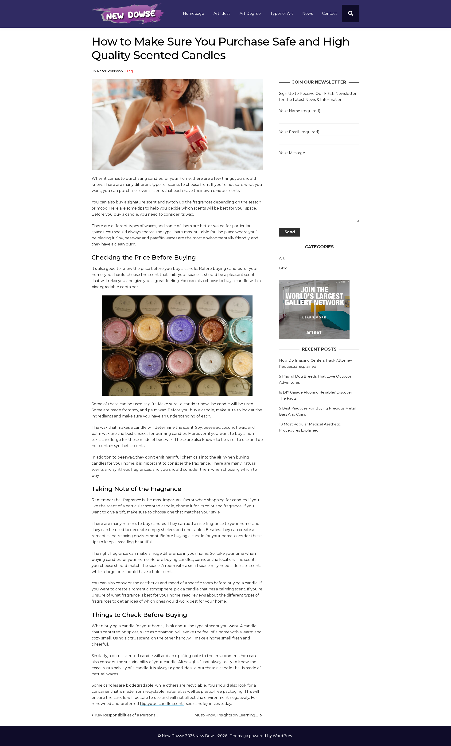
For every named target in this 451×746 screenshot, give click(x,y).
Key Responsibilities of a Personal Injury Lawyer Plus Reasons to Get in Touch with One (127, 715)
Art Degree (250, 13)
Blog (129, 71)
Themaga (239, 736)
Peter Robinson (110, 71)
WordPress (283, 736)
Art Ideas (222, 13)
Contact (329, 13)
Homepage (193, 13)
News (307, 13)
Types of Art (281, 13)
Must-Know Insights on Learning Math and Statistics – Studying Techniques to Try (228, 715)
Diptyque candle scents (162, 703)
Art (281, 258)
